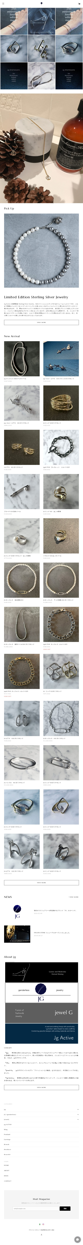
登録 (65, 1208)
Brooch (6, 1144)
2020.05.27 (38, 935)
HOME (6, 1165)
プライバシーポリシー (34, 1230)
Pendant (7, 1134)
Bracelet (7, 1154)
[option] (41, 48)
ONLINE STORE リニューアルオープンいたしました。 (52, 932)
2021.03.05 (38, 913)
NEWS (6, 1176)
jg (5, 1109)
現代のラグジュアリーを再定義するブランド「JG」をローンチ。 (55, 910)
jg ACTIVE (8, 1124)
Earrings (7, 1139)
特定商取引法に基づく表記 (47, 1230)
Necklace (7, 1149)
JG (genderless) (10, 1114)
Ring (5, 1129)
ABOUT (6, 1170)
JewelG (6, 1119)
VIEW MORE (41, 322)
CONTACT (7, 1181)
